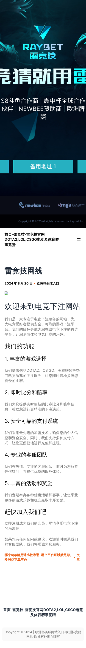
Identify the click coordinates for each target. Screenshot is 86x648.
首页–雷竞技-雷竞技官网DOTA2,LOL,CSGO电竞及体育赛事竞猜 (32, 239)
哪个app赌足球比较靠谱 (22, 555)
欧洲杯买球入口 (48, 283)
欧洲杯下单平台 (16, 560)
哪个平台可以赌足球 (55, 555)
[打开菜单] (78, 239)
